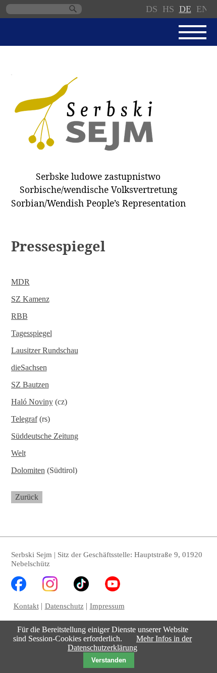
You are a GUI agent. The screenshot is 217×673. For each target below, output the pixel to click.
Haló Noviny (32, 401)
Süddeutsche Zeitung (44, 436)
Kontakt (26, 605)
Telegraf (24, 419)
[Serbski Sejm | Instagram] (50, 588)
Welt (18, 453)
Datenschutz (64, 605)
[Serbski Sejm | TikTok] (81, 588)
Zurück (26, 497)
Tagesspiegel (31, 333)
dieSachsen (29, 367)
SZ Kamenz (30, 299)
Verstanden (108, 660)
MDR (20, 282)
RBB (19, 316)
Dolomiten (28, 470)
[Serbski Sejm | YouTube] (112, 588)
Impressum (107, 605)
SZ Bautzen (30, 384)
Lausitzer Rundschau (44, 350)
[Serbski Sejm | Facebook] (18, 588)
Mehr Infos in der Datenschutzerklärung (130, 643)
